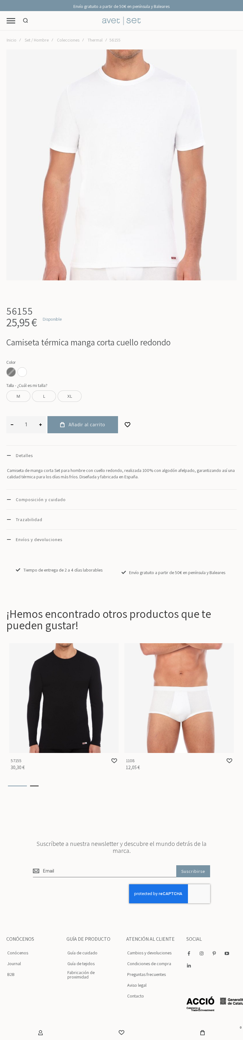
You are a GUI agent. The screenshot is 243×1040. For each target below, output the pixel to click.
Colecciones (68, 40)
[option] (22, 372)
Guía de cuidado (82, 953)
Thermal (95, 40)
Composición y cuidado (41, 499)
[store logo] (121, 21)
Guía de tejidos (81, 963)
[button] (114, 761)
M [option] (18, 396)
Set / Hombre (37, 40)
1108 (179, 698)
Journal (14, 963)
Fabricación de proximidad (81, 975)
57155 (64, 698)
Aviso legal (136, 985)
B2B (11, 974)
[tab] (121, 455)
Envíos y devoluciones (39, 539)
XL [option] (69, 396)
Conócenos (17, 953)
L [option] (44, 396)
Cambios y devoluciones (149, 953)
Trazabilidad (29, 519)
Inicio (11, 40)
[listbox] (121, 372)
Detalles (24, 455)
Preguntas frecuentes (146, 974)
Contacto (135, 996)
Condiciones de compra (149, 963)
